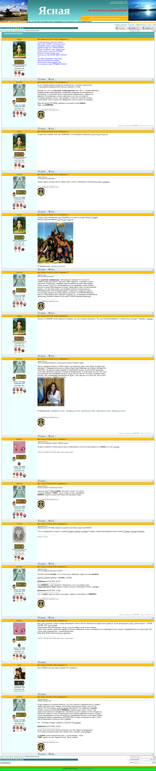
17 (67, 82)
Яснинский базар (19, 30)
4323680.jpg (70, 411)
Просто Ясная (9, 30)
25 (66, 483)
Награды (99, 18)
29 (66, 665)
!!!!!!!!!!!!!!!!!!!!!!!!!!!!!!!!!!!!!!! (32, 30)
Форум (2, 30)
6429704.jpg (85, 411)
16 (67, 39)
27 (66, 566)
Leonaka (19, 524)
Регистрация (111, 18)
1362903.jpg (55, 266)
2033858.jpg (55, 411)
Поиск (149, 24)
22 (67, 316)
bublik (19, 665)
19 (67, 174)
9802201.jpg (116, 411)
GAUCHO (19, 82)
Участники (131, 24)
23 (67, 359)
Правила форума (141, 24)
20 (67, 214)
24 (66, 439)
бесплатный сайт (83, 768)
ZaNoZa (19, 39)
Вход (117, 18)
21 (67, 272)
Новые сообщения (121, 24)
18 (67, 131)
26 (66, 524)
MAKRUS (19, 439)
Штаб (104, 18)
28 (66, 620)
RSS (126, 3)
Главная (92, 18)
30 (66, 697)
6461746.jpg (101, 411)
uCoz (91, 768)
